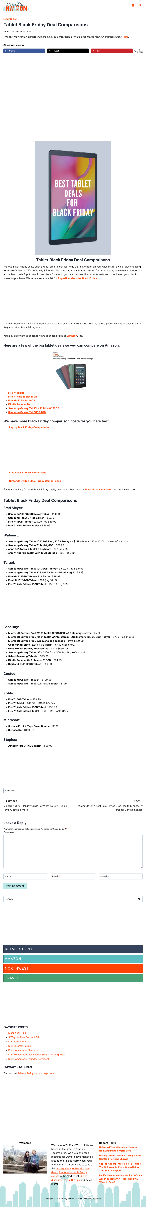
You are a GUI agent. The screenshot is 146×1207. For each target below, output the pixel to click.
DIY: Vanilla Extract (19, 1041)
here (126, 36)
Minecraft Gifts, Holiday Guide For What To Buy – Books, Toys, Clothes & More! (35, 805)
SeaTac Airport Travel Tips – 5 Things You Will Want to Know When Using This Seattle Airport (120, 1167)
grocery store (63, 1168)
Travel (12, 978)
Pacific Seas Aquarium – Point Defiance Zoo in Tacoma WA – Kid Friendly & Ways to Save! (121, 1179)
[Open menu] (133, 5)
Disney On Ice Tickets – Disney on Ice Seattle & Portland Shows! (120, 1157)
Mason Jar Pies (17, 1032)
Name (9, 876)
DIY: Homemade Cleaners (23, 1050)
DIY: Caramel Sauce (19, 1046)
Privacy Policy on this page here (36, 1073)
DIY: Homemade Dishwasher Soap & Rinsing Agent (37, 1054)
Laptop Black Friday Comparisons (29, 427)
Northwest (17, 968)
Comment (10, 832)
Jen (8, 31)
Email (56, 876)
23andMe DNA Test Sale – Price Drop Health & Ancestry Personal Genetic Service (110, 805)
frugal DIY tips (72, 1180)
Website (104, 876)
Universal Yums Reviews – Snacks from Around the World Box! (118, 1149)
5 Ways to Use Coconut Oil (23, 1037)
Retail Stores (19, 949)
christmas (10, 790)
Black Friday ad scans (98, 489)
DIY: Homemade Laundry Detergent (28, 1059)
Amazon (13, 959)
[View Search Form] (140, 5)
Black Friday (10, 19)
